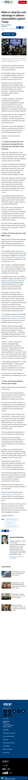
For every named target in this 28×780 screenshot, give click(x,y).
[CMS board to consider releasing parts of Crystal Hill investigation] (6, 596)
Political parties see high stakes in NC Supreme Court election (18, 573)
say (23, 373)
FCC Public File (6, 746)
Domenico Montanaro (6, 25)
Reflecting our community (9, 733)
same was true (19, 257)
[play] (2, 778)
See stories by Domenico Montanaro (17, 557)
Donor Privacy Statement (9, 742)
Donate (23, 2)
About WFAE (6, 729)
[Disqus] (14, 641)
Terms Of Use (6, 752)
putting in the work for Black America (14, 316)
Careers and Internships (8, 736)
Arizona (3, 257)
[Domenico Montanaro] (4, 539)
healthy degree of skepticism (16, 280)
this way (17, 318)
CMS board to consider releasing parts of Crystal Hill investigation (18, 595)
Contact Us (5, 739)
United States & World (11, 519)
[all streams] (26, 778)
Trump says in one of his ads (10, 494)
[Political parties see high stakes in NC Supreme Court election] (6, 574)
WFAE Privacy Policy (7, 749)
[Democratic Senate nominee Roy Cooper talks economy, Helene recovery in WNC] (6, 607)
